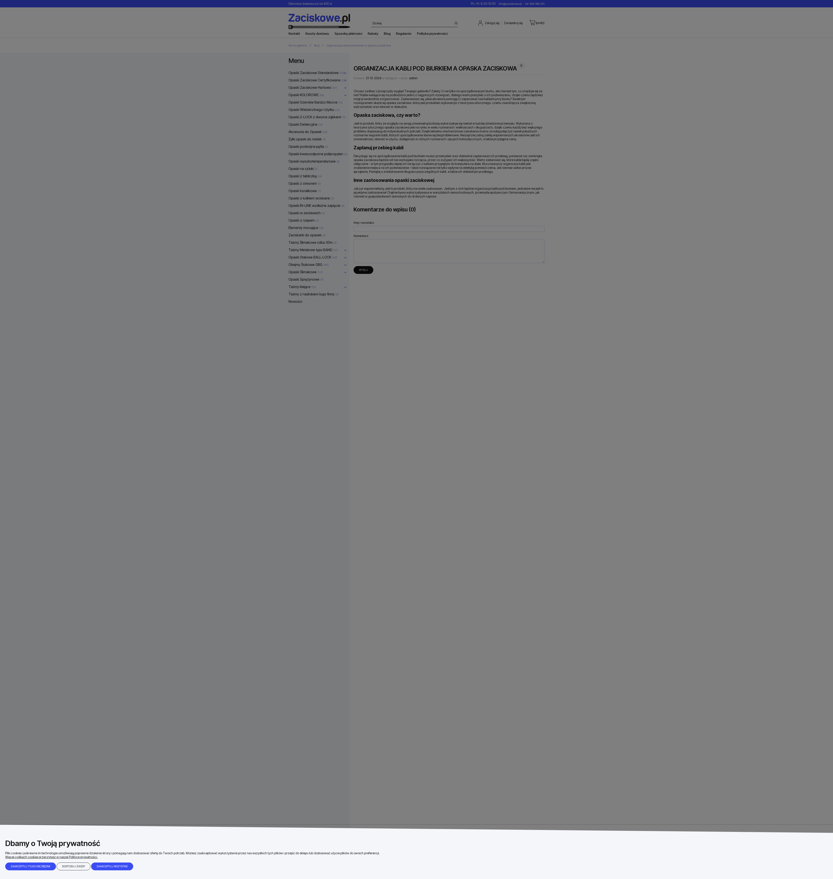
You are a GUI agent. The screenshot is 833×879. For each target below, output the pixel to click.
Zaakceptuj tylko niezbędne (31, 866)
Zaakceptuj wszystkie (112, 866)
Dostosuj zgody (73, 866)
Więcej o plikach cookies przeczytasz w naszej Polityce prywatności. (51, 857)
